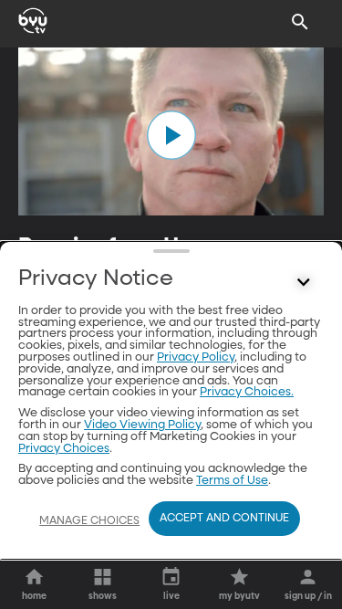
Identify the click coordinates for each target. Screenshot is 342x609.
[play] (171, 135)
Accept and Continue (224, 518)
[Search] (300, 22)
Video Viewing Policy (142, 425)
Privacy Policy (195, 357)
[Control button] (303, 283)
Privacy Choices (63, 449)
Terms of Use (232, 481)
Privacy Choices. (247, 392)
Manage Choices (89, 521)
